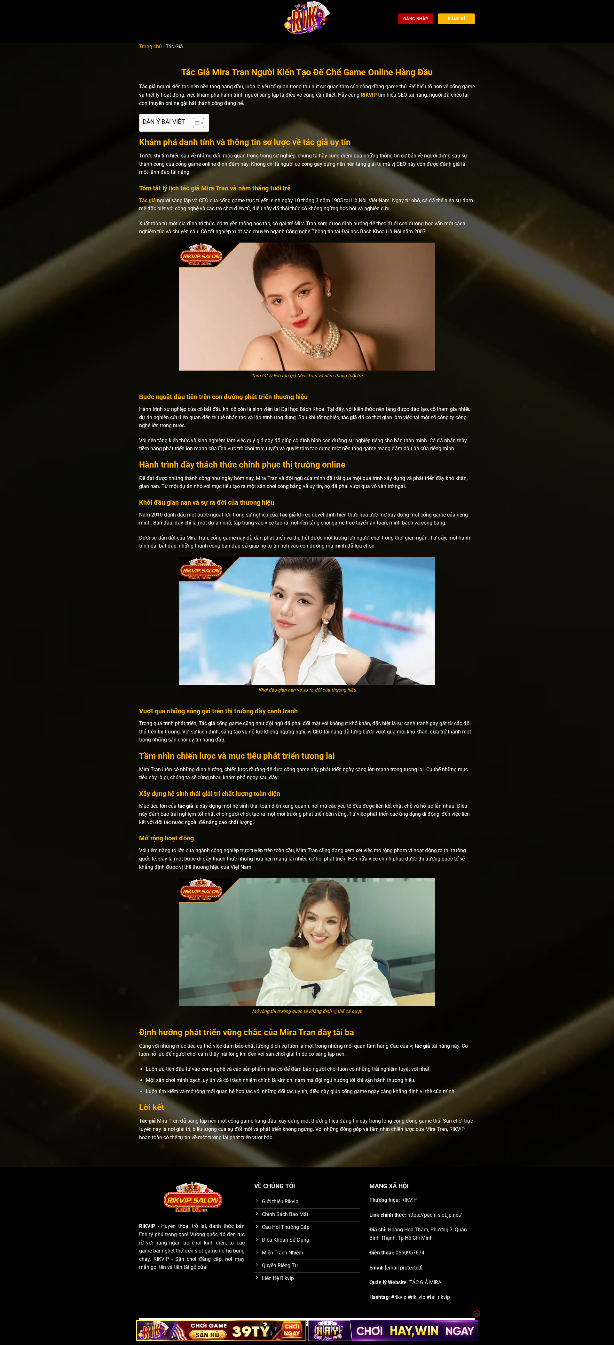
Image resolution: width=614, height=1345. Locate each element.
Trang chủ (150, 47)
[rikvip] (221, 1330)
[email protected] (403, 1268)
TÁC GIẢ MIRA (425, 1282)
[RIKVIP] (307, 19)
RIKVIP (369, 95)
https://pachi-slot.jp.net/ (434, 1215)
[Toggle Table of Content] (195, 122)
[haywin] (393, 1330)
